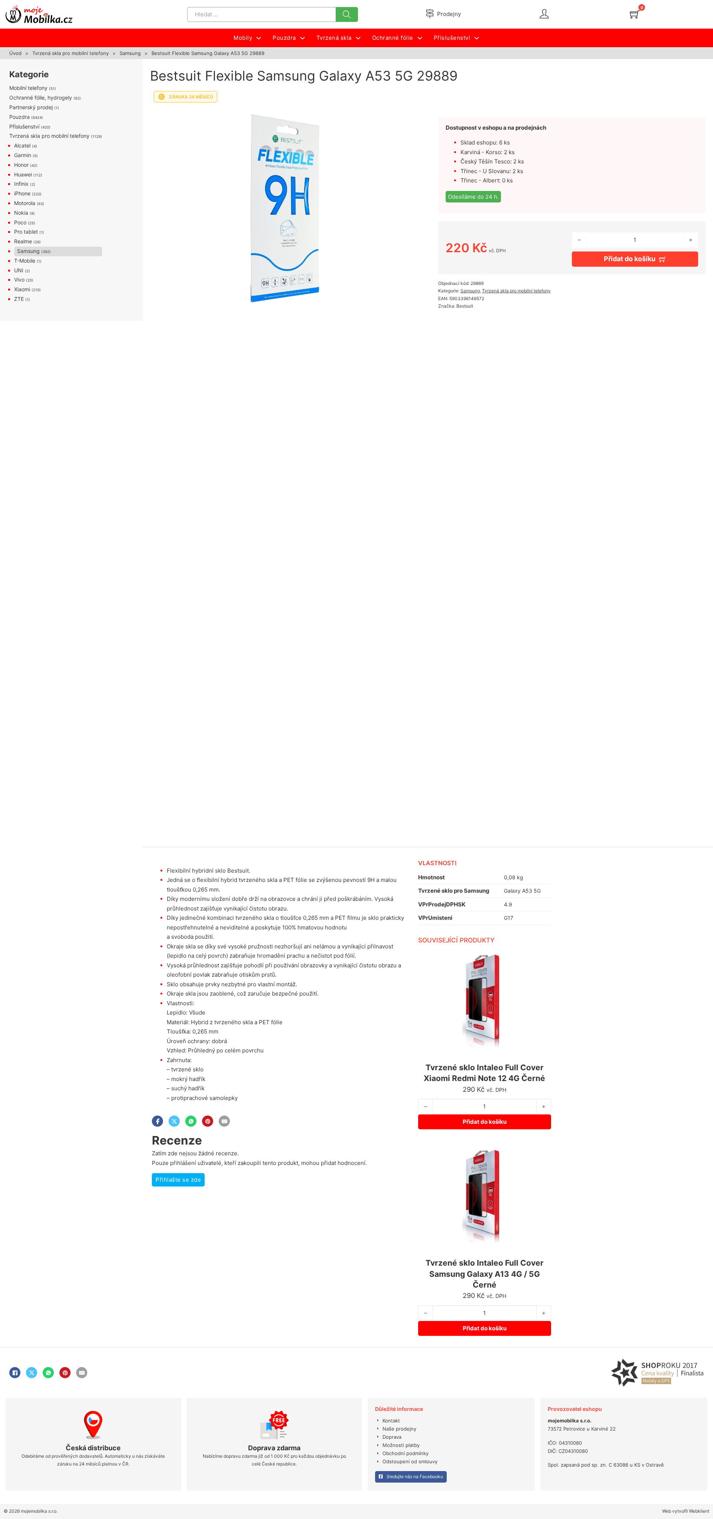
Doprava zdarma (274, 1448)
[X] (174, 1121)
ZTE (19, 299)
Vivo (19, 279)
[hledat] (347, 14)
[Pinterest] (207, 1121)
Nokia (21, 213)
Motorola (24, 203)
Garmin (22, 155)
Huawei (23, 174)
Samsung (130, 53)
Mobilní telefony (28, 88)
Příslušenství (24, 126)
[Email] (224, 1121)
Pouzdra (19, 117)
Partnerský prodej (31, 107)
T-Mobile (24, 260)
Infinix (21, 184)
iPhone (22, 193)
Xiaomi (22, 289)
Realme (23, 241)
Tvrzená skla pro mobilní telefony (70, 53)
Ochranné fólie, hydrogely (40, 97)
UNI (18, 270)
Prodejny (449, 13)
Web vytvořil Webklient (685, 1511)
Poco (20, 222)
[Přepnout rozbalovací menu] (258, 38)
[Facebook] (157, 1121)
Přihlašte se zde (178, 1179)
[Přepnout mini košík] (635, 14)
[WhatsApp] (190, 1121)
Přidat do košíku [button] (485, 1121)
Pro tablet (26, 231)
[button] (405, 116)
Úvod (15, 53)
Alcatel (22, 145)
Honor (21, 165)
